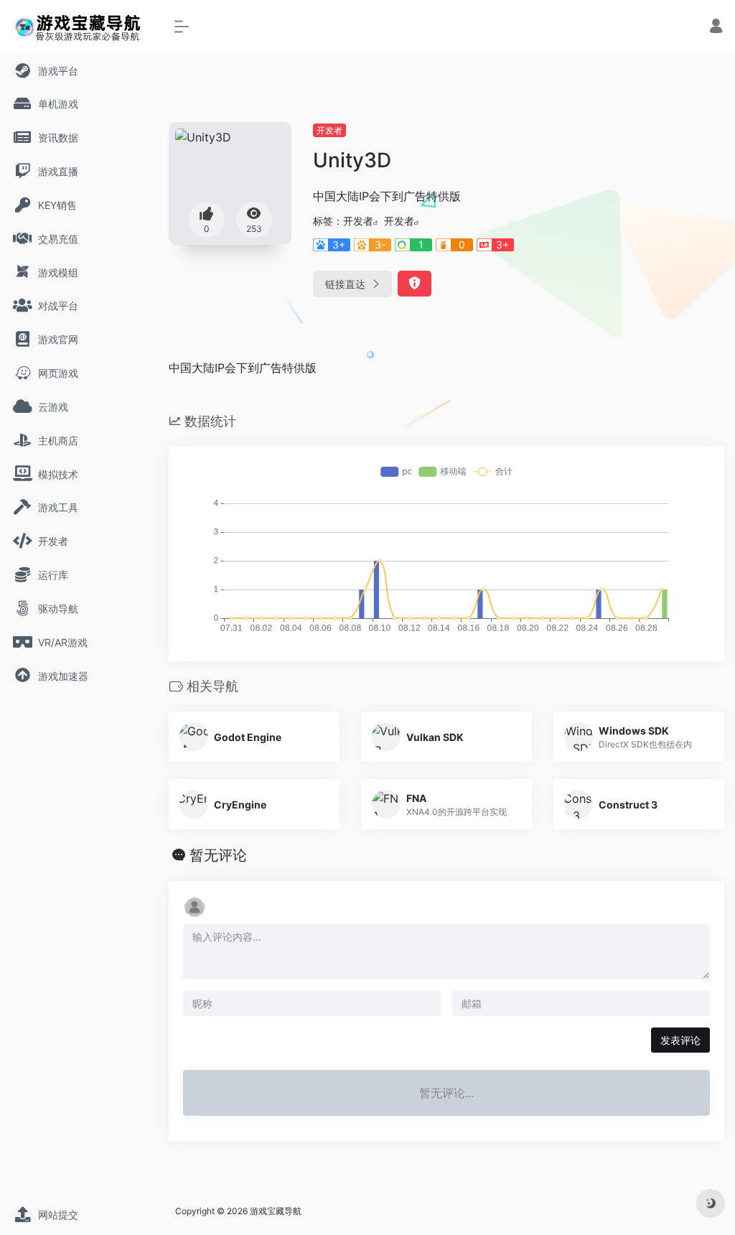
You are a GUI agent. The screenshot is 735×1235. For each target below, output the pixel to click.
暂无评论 (218, 855)
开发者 (329, 130)
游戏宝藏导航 (275, 1211)
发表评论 (680, 1040)
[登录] (716, 27)
